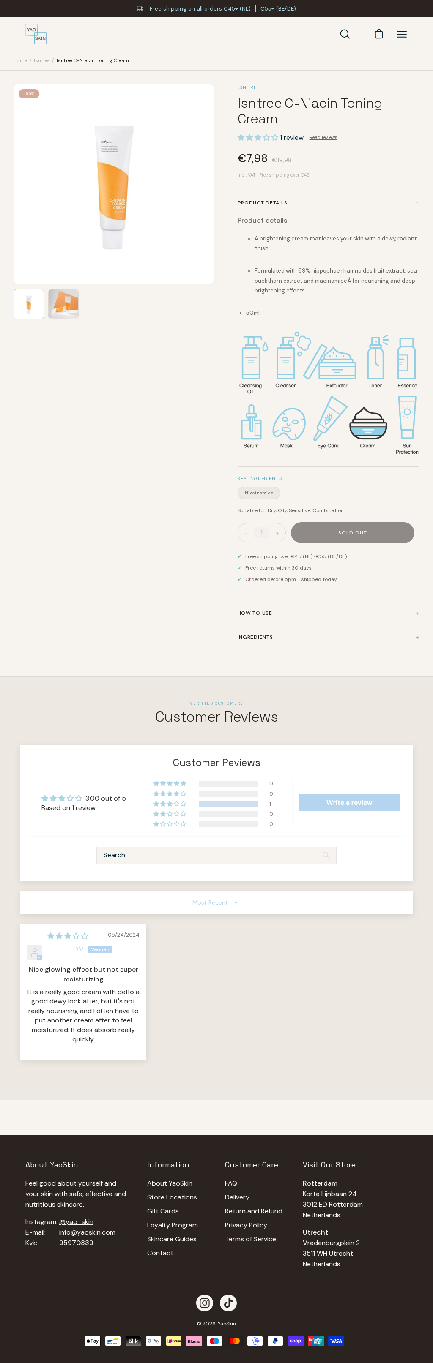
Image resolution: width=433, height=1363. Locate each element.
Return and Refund (253, 1211)
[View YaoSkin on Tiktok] (228, 1303)
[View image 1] (29, 304)
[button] (259, 137)
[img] (67, 936)
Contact (160, 1253)
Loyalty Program (172, 1225)
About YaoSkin (169, 1183)
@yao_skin (76, 1221)
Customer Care (251, 1164)
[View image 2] (63, 304)
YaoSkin (227, 1323)
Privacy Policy (246, 1225)
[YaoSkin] (36, 34)
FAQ (231, 1183)
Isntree (41, 60)
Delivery (237, 1197)
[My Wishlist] (362, 34)
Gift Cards (163, 1211)
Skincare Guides (172, 1239)
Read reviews (323, 137)
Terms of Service (250, 1239)
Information (168, 1164)
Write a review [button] (349, 802)
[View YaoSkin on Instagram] (204, 1303)
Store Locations (172, 1197)
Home (20, 60)
